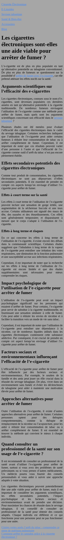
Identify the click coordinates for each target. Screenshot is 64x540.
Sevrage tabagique (11, 14)
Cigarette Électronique (13, 4)
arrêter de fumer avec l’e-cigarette (34, 75)
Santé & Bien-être (11, 19)
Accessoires (8, 24)
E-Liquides (7, 9)
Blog (4, 29)
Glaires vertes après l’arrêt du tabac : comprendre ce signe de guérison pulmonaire (30, 529)
